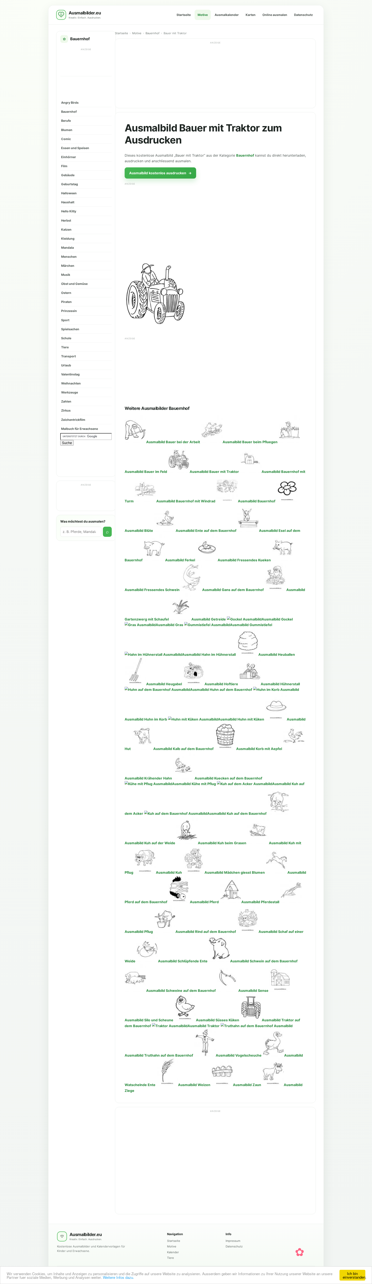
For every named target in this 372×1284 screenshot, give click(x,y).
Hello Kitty (68, 211)
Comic (66, 139)
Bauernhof (69, 111)
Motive (203, 15)
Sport (65, 320)
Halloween (69, 193)
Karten (251, 15)
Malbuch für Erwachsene (79, 429)
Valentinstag (70, 374)
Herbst (66, 220)
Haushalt (67, 202)
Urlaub (66, 365)
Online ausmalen (274, 15)
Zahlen (66, 401)
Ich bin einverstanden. (354, 1275)
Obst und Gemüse (74, 284)
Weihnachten (71, 383)
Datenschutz (303, 15)
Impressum (233, 1240)
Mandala (67, 247)
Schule (66, 338)
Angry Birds (70, 102)
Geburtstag (69, 184)
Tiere (65, 347)
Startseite (184, 15)
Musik (65, 274)
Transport (68, 356)
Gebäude (67, 175)
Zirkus (66, 410)
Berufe (66, 120)
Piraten (66, 302)
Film (64, 166)
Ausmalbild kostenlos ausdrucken (160, 173)
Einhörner (68, 157)
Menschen (69, 256)
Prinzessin (69, 311)
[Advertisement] (86, 62)
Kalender (173, 1252)
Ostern (66, 293)
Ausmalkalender (227, 15)
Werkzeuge (69, 392)
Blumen (66, 130)
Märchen (67, 265)
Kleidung (67, 238)
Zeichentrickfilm (73, 419)
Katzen (66, 229)
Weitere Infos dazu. (118, 1277)
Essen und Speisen (75, 148)
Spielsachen (70, 329)
